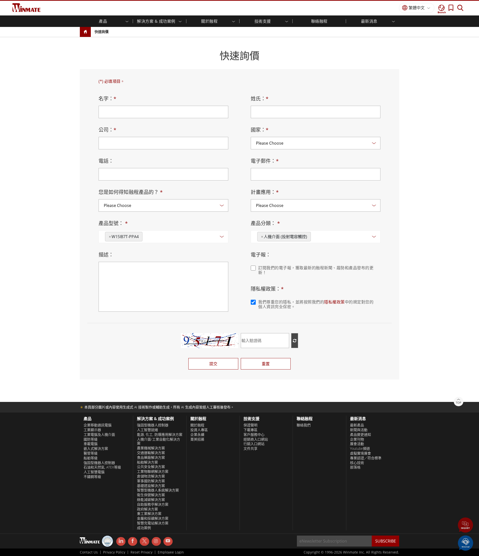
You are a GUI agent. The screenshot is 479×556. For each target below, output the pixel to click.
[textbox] (145, 235)
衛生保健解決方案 (151, 495)
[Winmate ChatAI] (465, 542)
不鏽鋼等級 (92, 476)
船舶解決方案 (147, 462)
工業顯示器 (92, 430)
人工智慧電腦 (94, 472)
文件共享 (250, 448)
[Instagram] (156, 541)
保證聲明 (250, 425)
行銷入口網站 (253, 444)
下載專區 (250, 430)
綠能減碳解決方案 (151, 499)
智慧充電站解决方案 (152, 523)
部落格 (355, 467)
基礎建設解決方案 (151, 485)
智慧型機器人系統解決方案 (158, 490)
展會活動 (357, 444)
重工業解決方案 (149, 513)
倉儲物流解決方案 (151, 476)
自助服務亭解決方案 (152, 504)
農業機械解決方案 (151, 448)
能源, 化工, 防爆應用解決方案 (159, 434)
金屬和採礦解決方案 (152, 518)
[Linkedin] (121, 541)
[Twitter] (144, 541)
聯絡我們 (304, 425)
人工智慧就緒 (147, 430)
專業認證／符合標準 (365, 458)
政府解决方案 (147, 509)
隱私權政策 (334, 302)
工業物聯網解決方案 (152, 471)
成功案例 (144, 528)
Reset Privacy (141, 552)
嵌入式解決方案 (96, 448)
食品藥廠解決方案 (151, 457)
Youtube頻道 (360, 448)
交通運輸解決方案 (151, 453)
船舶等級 (91, 458)
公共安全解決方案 (151, 466)
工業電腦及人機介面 (99, 434)
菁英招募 (197, 439)
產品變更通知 (360, 434)
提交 (213, 364)
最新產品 (357, 425)
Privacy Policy (114, 552)
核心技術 (357, 463)
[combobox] (163, 237)
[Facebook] (132, 541)
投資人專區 (199, 430)
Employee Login (171, 552)
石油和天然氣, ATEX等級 (102, 467)
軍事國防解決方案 (151, 481)
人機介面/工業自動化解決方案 (158, 441)
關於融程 (197, 425)
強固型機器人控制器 (99, 463)
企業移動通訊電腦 (98, 425)
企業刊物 (357, 439)
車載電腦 (91, 444)
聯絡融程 (319, 21)
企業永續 (197, 434)
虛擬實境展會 (360, 453)
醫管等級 (91, 453)
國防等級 (91, 439)
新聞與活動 (358, 430)
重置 (266, 364)
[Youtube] (168, 541)
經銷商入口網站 (255, 439)
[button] (465, 525)
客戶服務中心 (253, 434)
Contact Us (89, 552)
